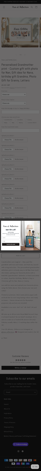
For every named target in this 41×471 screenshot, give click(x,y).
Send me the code (10, 244)
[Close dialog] (39, 222)
